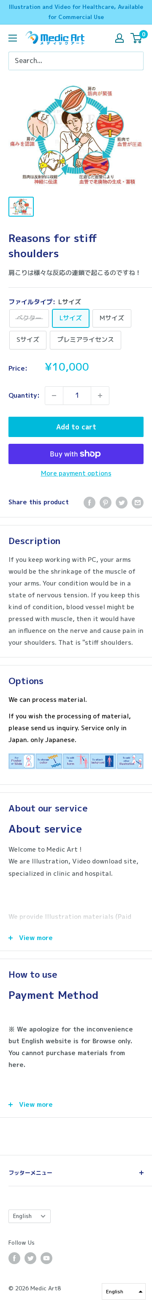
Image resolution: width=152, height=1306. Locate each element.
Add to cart (76, 427)
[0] (136, 38)
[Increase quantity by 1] (100, 395)
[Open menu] (12, 38)
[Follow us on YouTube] (46, 1258)
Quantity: (24, 395)
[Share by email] (138, 502)
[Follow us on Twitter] (30, 1258)
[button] (124, 1291)
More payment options (76, 473)
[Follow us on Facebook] (14, 1258)
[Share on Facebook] (89, 502)
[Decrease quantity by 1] (54, 395)
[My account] (119, 38)
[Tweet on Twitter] (122, 502)
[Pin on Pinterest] (105, 502)
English (22, 1216)
